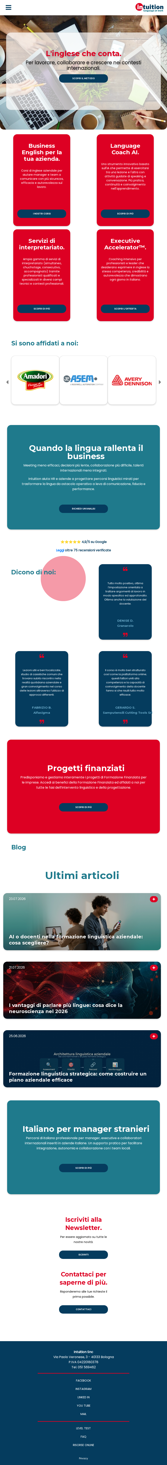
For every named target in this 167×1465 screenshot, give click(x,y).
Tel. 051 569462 (83, 1367)
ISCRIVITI (83, 1254)
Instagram (83, 1389)
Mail (83, 1414)
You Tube (83, 1406)
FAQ (83, 1437)
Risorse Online (83, 1445)
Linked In (84, 1397)
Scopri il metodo (83, 78)
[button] (7, 382)
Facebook (83, 1380)
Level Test (83, 1428)
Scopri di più (125, 213)
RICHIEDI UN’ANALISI (83, 508)
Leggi (60, 550)
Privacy (83, 1458)
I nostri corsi (42, 213)
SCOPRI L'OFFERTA (125, 308)
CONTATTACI (83, 1309)
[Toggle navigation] (8, 7)
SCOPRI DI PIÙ (83, 807)
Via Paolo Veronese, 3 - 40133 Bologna (83, 1357)
